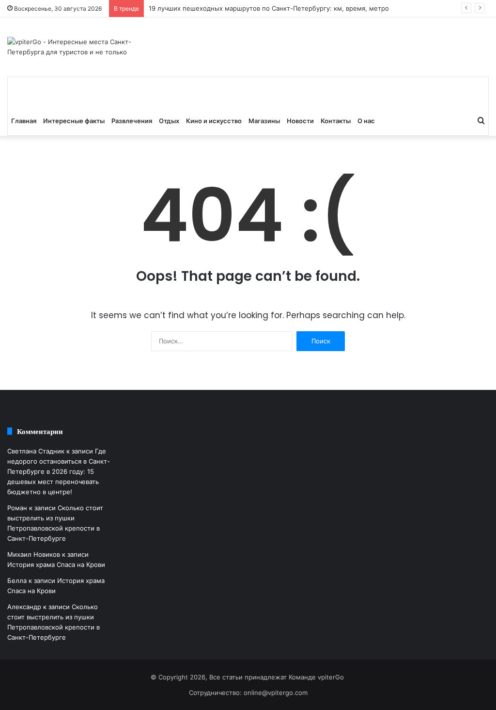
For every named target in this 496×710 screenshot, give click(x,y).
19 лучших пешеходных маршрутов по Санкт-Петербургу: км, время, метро (269, 8)
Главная (23, 121)
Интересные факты (74, 121)
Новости (300, 121)
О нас (366, 121)
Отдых (169, 121)
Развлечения (131, 121)
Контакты (336, 121)
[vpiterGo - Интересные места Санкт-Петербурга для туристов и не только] (82, 47)
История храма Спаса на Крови (56, 564)
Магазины (264, 121)
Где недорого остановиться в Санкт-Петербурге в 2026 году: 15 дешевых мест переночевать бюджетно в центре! (58, 471)
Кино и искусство (214, 121)
